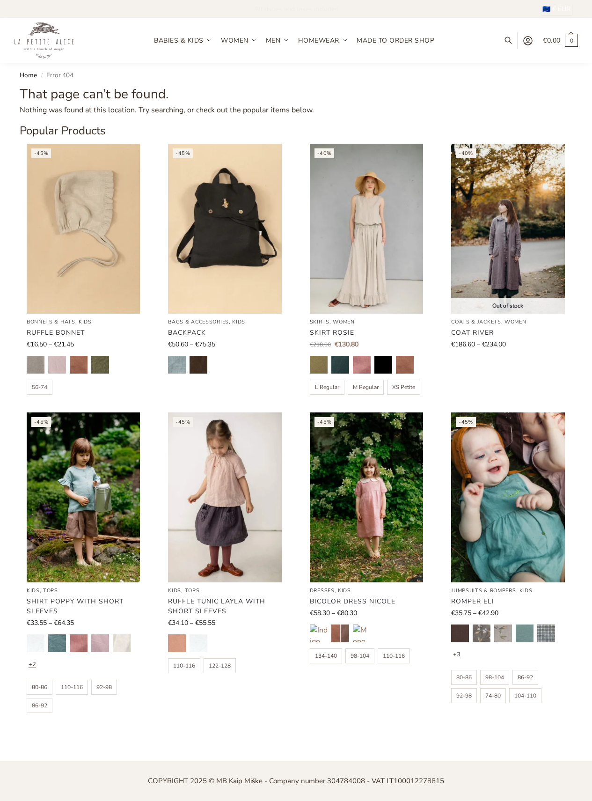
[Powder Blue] (177, 365)
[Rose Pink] (177, 643)
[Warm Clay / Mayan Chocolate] (340, 633)
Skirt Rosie (332, 332)
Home (28, 75)
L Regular (327, 387)
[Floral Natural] (503, 633)
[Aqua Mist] (57, 643)
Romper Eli (472, 601)
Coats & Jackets (476, 321)
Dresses (322, 590)
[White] (35, 643)
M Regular (366, 387)
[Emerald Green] (340, 365)
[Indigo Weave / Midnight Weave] (319, 633)
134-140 (326, 656)
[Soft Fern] (100, 365)
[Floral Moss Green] (481, 633)
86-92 (39, 705)
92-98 (104, 687)
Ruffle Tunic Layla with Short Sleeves (216, 606)
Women (344, 321)
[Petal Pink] (362, 365)
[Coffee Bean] (198, 365)
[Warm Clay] (79, 365)
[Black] (383, 365)
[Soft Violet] (100, 643)
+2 (32, 664)
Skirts (319, 321)
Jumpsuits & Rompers (483, 590)
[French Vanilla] (122, 643)
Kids (85, 321)
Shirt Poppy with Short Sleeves (75, 606)
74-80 (493, 695)
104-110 (525, 695)
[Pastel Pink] (57, 365)
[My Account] (528, 41)
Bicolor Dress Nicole (352, 601)
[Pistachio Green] (319, 365)
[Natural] (35, 365)
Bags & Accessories (198, 321)
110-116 (72, 687)
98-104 (360, 656)
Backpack (187, 332)
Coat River (472, 332)
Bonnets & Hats (51, 321)
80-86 (39, 687)
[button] (560, 41)
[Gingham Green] (546, 633)
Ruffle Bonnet (56, 332)
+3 (456, 654)
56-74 (39, 387)
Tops (50, 590)
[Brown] (460, 633)
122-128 (220, 665)
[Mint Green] (525, 633)
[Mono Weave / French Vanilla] (362, 633)
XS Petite (403, 387)
